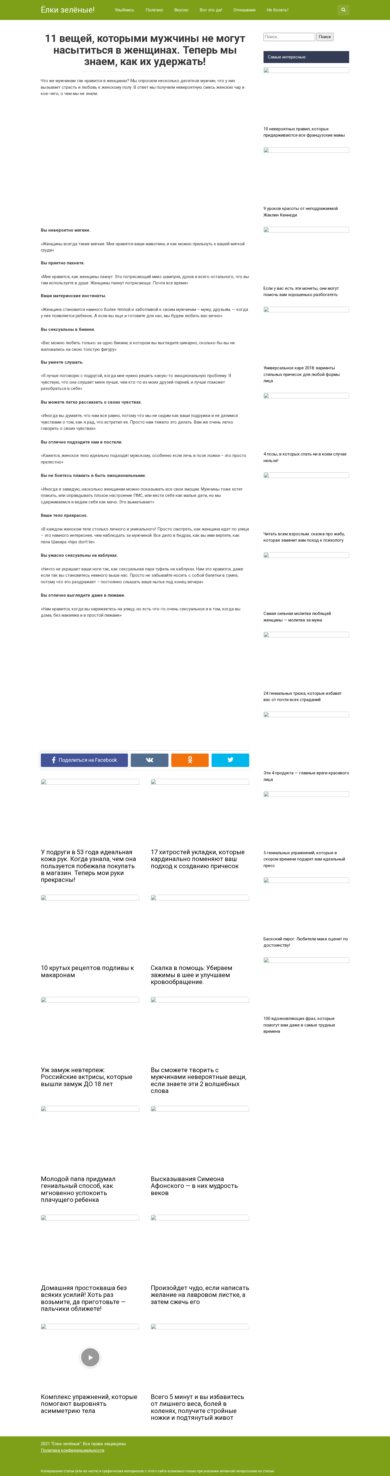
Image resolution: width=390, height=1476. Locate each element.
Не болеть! (277, 10)
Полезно (154, 10)
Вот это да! (211, 10)
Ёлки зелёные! (68, 10)
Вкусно (181, 10)
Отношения (245, 10)
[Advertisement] (145, 161)
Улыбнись (124, 10)
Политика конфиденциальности (72, 1450)
